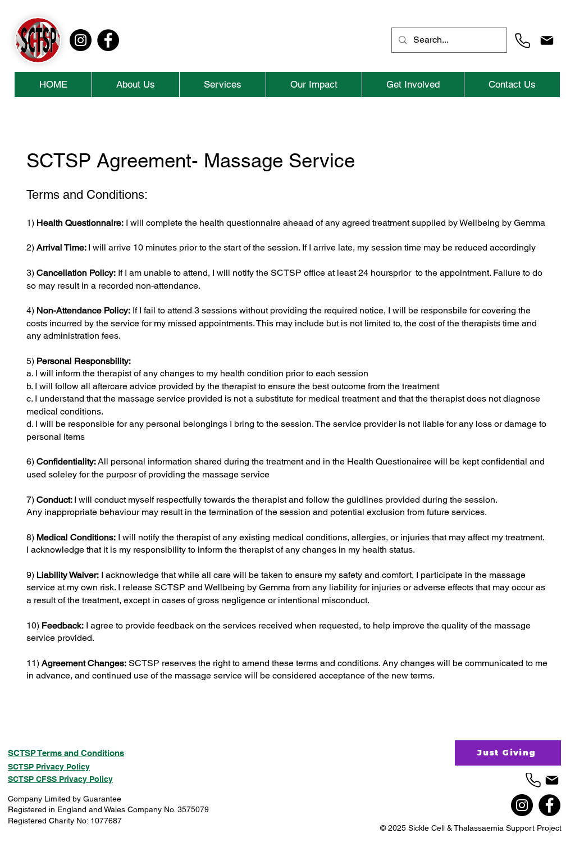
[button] (222, 84)
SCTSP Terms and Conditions (66, 753)
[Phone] (522, 40)
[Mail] (547, 40)
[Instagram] (81, 40)
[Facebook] (108, 40)
